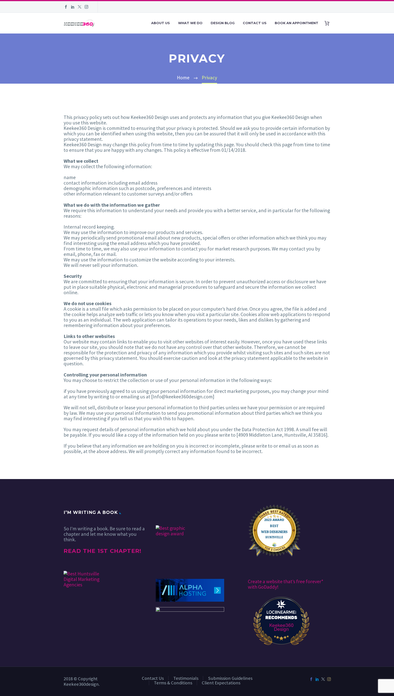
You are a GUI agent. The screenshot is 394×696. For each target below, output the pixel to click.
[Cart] (328, 23)
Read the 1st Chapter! (102, 551)
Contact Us (255, 23)
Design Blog (223, 23)
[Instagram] (86, 7)
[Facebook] (65, 7)
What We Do (190, 23)
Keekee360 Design (281, 627)
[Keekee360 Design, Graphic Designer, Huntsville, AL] (173, 512)
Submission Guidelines (230, 678)
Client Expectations (221, 683)
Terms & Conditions (173, 683)
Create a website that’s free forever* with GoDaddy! (285, 584)
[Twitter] (79, 7)
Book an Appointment (296, 23)
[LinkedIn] (72, 7)
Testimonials (185, 678)
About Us (160, 23)
